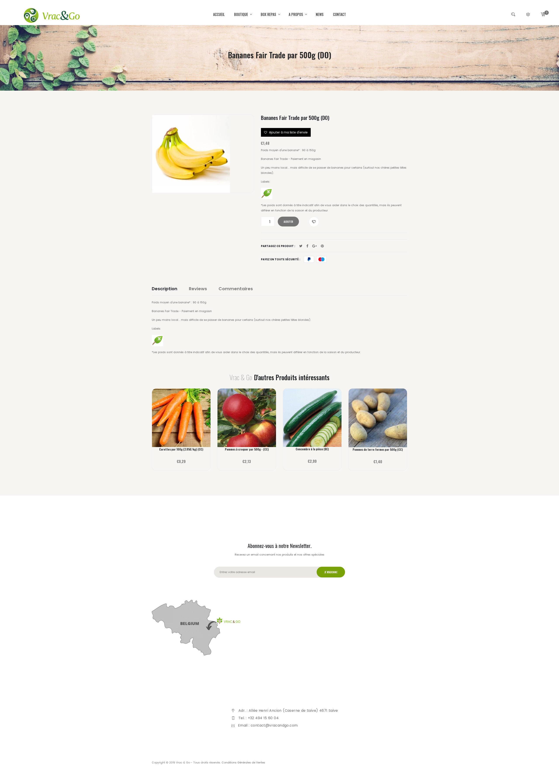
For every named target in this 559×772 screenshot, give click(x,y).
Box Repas (269, 14)
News (320, 14)
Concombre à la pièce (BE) (312, 449)
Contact (339, 14)
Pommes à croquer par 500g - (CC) (247, 449)
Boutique (241, 14)
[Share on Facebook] (307, 246)
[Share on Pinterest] (322, 246)
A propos (296, 14)
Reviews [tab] (198, 288)
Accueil (219, 14)
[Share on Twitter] (300, 246)
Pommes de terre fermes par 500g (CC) (378, 449)
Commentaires (236, 288)
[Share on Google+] (314, 246)
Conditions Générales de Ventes (243, 762)
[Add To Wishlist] (314, 222)
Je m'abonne (330, 572)
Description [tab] (164, 288)
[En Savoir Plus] (181, 421)
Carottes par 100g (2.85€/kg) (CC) (181, 449)
